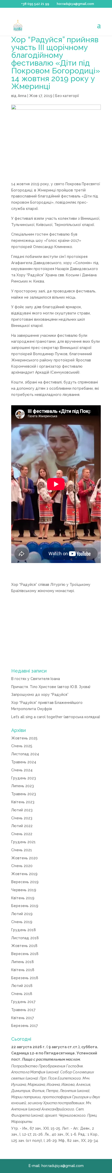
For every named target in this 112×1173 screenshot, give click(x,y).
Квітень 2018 (22, 970)
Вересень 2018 (25, 954)
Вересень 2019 (25, 882)
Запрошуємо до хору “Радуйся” (40, 694)
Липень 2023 (22, 786)
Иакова (67, 1084)
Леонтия (68, 1091)
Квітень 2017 (22, 1018)
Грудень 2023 (23, 778)
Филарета (20, 1115)
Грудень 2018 (23, 930)
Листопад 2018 (25, 938)
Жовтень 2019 (24, 874)
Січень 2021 (21, 850)
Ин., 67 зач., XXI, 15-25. (41, 1128)
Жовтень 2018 (24, 946)
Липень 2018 (22, 962)
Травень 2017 (23, 1010)
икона (52, 1072)
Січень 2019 (21, 922)
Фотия (38, 1091)
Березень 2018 (24, 978)
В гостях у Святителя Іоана (35, 679)
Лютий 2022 (22, 826)
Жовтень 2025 (24, 738)
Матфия (37, 1072)
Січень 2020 (22, 866)
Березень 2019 (24, 906)
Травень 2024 (23, 762)
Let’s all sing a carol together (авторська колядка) (55, 717)
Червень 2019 (23, 890)
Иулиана (18, 1084)
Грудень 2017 (23, 1002)
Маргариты (21, 1122)
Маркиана (36, 1084)
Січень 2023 (21, 818)
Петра (52, 1091)
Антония (19, 1109)
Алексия (83, 1084)
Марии (17, 1097)
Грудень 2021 (23, 842)
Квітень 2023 (22, 802)
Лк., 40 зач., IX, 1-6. (61, 1134)
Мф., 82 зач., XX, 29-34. (79, 1140)
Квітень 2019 (22, 898)
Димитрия (20, 1091)
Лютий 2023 (22, 810)
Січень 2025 (21, 746)
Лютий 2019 (22, 914)
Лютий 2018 (22, 986)
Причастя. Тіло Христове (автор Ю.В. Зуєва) (50, 687)
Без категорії (67, 96)
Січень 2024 (22, 770)
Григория (80, 1097)
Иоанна (53, 1084)
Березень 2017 (24, 1026)
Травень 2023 (23, 794)
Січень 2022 (21, 834)
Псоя (52, 1078)
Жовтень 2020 (24, 858)
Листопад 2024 (25, 754)
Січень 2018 (21, 994)
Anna (22, 96)
